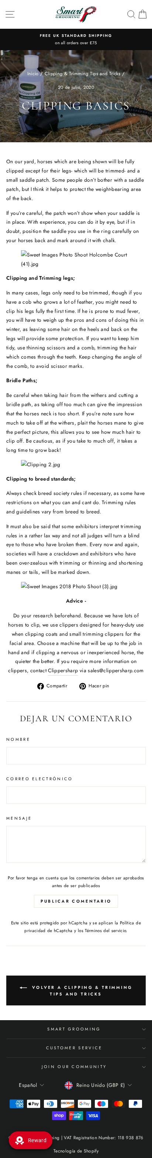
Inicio (33, 73)
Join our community (74, 1067)
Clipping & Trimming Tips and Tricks (83, 73)
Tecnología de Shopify (76, 1151)
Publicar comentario (76, 901)
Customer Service (74, 1048)
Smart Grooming (74, 1029)
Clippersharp (63, 670)
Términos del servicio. (106, 930)
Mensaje (19, 818)
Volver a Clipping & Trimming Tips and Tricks (81, 990)
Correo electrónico (39, 779)
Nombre (18, 739)
